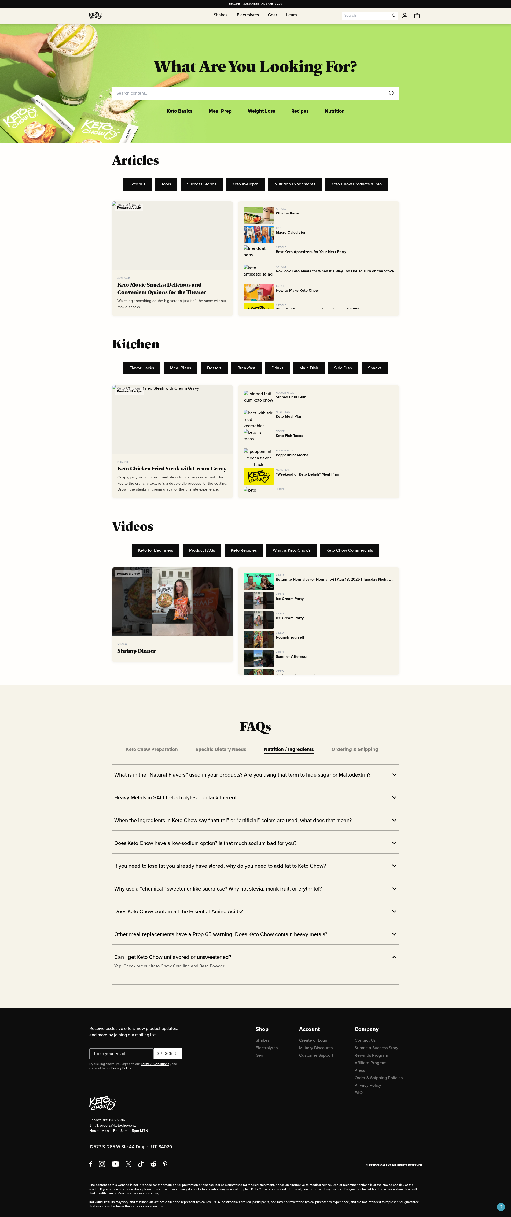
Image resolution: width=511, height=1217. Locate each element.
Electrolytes (267, 1048)
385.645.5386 (113, 1120)
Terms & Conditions (155, 1064)
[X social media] (128, 1164)
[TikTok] (141, 1164)
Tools (166, 184)
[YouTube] (115, 1164)
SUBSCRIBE (168, 1053)
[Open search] (394, 16)
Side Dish (343, 368)
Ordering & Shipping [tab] (355, 749)
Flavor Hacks (142, 368)
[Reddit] (153, 1164)
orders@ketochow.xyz (118, 1125)
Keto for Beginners (155, 550)
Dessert (214, 368)
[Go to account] (404, 16)
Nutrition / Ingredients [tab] (289, 749)
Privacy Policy (121, 1068)
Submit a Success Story (376, 1048)
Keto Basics (180, 110)
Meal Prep (220, 110)
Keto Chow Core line (170, 966)
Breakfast (246, 368)
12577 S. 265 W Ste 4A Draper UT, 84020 (130, 1147)
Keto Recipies (244, 550)
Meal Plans (180, 368)
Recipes (300, 110)
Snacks (374, 368)
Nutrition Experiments (294, 184)
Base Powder (211, 966)
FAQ (359, 1093)
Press (360, 1070)
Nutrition (335, 110)
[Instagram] (102, 1164)
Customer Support (316, 1055)
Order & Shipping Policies (379, 1078)
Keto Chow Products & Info (356, 184)
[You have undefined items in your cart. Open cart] (416, 16)
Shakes (262, 1040)
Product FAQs (202, 550)
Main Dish (308, 368)
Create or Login (313, 1040)
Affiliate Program (371, 1063)
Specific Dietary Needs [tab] (221, 749)
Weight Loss (261, 110)
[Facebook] (90, 1164)
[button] (501, 1207)
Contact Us (365, 1040)
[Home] (95, 15)
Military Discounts (316, 1048)
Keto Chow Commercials (349, 550)
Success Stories (201, 184)
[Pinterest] (165, 1164)
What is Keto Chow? (291, 550)
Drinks (277, 368)
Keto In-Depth (245, 184)
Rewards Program (371, 1055)
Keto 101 (137, 184)
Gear (260, 1055)
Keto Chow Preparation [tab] (152, 749)
